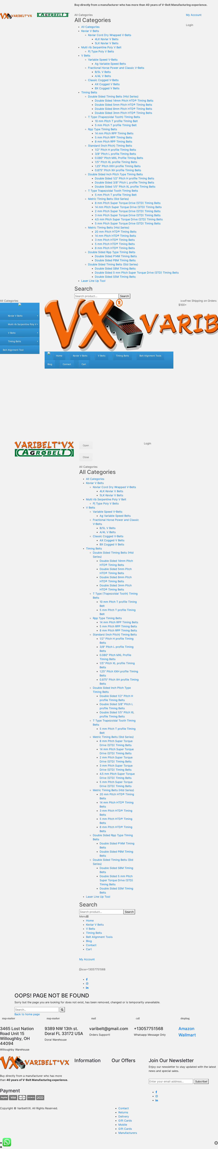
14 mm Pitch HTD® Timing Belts (115, 235)
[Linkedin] (87, 987)
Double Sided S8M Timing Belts (115, 268)
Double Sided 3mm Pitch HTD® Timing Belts (123, 113)
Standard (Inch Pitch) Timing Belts (110, 145)
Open (86, 445)
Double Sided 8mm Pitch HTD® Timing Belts (123, 108)
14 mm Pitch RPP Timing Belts (114, 133)
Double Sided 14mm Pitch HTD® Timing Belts (124, 100)
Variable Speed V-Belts (103, 59)
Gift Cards (125, 1120)
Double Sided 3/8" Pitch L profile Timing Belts (124, 182)
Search (124, 296)
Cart (89, 949)
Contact (91, 945)
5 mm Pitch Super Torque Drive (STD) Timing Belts (127, 223)
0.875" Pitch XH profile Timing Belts (118, 170)
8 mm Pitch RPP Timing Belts (113, 141)
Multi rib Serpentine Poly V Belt (101, 47)
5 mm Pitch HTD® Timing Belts (115, 244)
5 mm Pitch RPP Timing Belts (113, 137)
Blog (89, 941)
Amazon (186, 1028)
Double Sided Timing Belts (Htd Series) (113, 96)
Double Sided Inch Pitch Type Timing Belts (115, 174)
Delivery (123, 1116)
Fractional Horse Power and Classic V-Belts (116, 67)
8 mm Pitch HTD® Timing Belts (115, 248)
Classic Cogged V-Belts (103, 80)
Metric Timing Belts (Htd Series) (108, 227)
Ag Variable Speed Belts (110, 63)
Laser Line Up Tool (93, 280)
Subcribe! (201, 1081)
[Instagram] (87, 983)
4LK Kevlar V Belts (106, 39)
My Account (193, 15)
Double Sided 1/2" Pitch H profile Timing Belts (124, 178)
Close (86, 457)
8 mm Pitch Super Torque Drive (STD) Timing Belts (127, 203)
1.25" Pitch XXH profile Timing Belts (118, 166)
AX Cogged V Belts (107, 84)
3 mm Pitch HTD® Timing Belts (115, 239)
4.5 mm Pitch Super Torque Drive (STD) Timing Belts (129, 219)
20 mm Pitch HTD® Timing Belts (115, 231)
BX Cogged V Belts (107, 88)
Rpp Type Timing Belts (102, 129)
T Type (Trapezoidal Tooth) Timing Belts (114, 117)
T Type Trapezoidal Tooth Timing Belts (113, 190)
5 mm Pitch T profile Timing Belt (116, 125)
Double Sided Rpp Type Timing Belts (111, 252)
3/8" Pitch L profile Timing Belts (115, 153)
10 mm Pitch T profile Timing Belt (116, 121)
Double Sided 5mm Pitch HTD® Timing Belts (123, 104)
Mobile (122, 1124)
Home (90, 920)
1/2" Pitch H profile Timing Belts (115, 149)
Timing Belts (89, 92)
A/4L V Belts (103, 76)
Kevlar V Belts (90, 31)
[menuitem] (20, 315)
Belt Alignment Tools (99, 937)
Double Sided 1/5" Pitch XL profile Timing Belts (125, 186)
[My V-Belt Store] (20, 307)
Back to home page (27, 1014)
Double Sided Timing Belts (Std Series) (113, 264)
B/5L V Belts (103, 72)
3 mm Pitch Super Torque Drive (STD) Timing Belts (127, 215)
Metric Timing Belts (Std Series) (108, 199)
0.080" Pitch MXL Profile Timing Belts (119, 158)
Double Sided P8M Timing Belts (115, 260)
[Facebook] (87, 979)
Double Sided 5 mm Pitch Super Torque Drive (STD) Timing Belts (137, 272)
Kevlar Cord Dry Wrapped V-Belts (109, 35)
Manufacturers (127, 1132)
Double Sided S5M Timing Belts (115, 276)
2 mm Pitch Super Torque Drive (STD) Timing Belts (127, 211)
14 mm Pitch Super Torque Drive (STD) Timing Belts (128, 207)
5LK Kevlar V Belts (106, 43)
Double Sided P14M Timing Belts (116, 256)
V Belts (85, 55)
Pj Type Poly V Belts (101, 51)
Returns (123, 1112)
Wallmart (187, 1034)
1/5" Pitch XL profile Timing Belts (116, 162)
